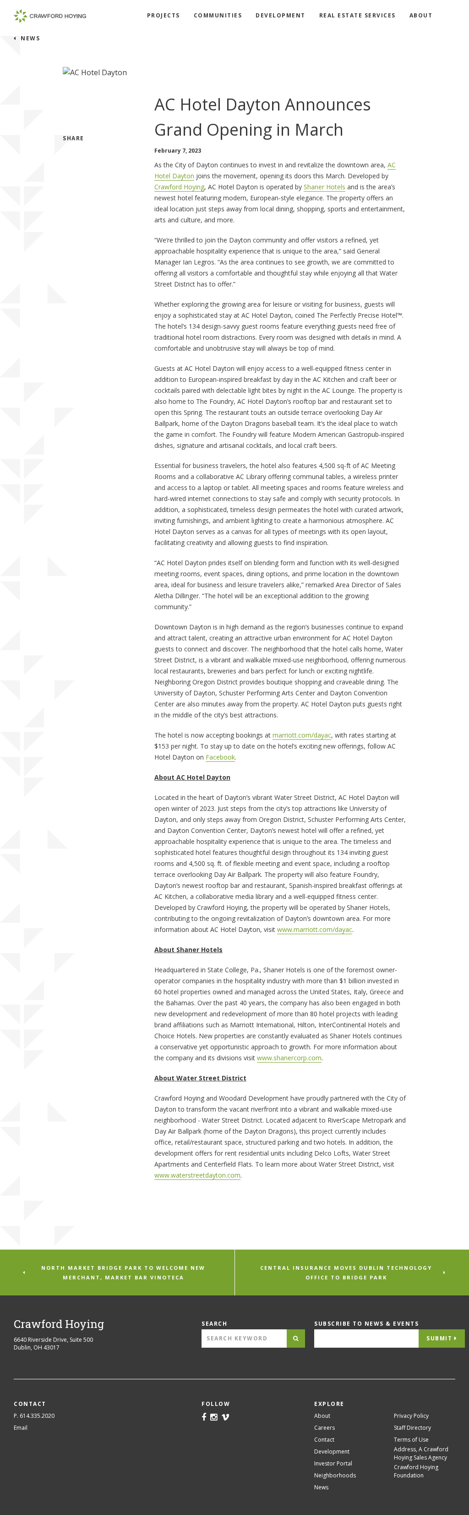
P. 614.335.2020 (34, 1416)
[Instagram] (213, 1417)
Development (280, 15)
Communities (218, 15)
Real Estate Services (357, 15)
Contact (324, 1439)
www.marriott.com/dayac (314, 929)
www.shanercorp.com (289, 1057)
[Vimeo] (225, 1417)
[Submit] (296, 1338)
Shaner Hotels (324, 186)
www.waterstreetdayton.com (197, 1175)
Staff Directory (412, 1428)
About (421, 15)
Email (20, 1428)
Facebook (220, 757)
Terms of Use (411, 1439)
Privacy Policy (411, 1416)
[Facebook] (204, 1417)
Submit (439, 1338)
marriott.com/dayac (302, 735)
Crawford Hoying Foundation (416, 1471)
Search (214, 1324)
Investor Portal (333, 1463)
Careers (324, 1428)
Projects (163, 15)
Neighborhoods (335, 1475)
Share (73, 138)
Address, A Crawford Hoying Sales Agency (421, 1453)
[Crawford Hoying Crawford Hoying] (50, 16)
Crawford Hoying (179, 186)
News (29, 38)
